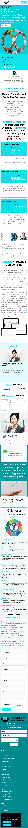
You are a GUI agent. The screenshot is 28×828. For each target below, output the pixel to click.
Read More (4, 410)
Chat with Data (5, 756)
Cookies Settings (6, 822)
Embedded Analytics (7, 777)
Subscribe (14, 745)
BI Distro (4, 782)
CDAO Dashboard (6, 780)
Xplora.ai (7, 262)
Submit (6, 710)
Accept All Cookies (7, 825)
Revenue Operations (8, 796)
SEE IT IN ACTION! (6, 25)
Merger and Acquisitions (9, 794)
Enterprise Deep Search (7, 758)
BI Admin (4, 785)
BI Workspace (5, 761)
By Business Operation (7, 791)
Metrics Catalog (5, 766)
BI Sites (3, 769)
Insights (5, 805)
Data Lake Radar (6, 774)
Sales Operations (7, 799)
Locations (5, 811)
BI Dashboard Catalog (7, 764)
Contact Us (24, 2)
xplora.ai (14, 516)
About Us (5, 808)
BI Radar (3, 772)
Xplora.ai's (5, 399)
